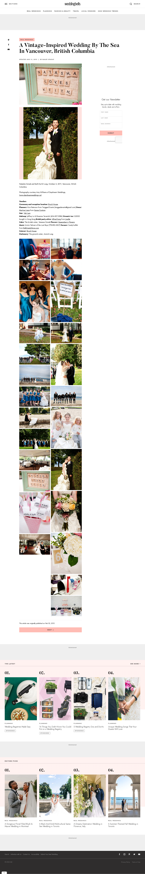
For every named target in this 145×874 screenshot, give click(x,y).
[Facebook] (9, 45)
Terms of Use (136, 862)
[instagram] (124, 854)
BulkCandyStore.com (31, 228)
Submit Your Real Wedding (49, 854)
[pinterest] (129, 854)
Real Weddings (34, 11)
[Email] (9, 49)
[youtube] (139, 854)
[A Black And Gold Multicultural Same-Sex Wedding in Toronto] (55, 796)
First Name (104, 112)
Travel (76, 11)
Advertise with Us (16, 854)
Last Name (104, 118)
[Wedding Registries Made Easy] (21, 698)
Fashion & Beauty (62, 11)
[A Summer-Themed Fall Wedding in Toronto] (124, 796)
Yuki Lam (27, 213)
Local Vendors (88, 11)
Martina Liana (24, 210)
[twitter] (134, 854)
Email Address (105, 123)
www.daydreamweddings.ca (30, 195)
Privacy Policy (125, 862)
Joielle (67, 219)
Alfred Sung (56, 219)
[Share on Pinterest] (9, 40)
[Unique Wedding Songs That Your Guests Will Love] (124, 698)
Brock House (53, 204)
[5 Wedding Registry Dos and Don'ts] (90, 698)
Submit (111, 133)
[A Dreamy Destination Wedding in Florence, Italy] (90, 796)
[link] (72, 4)
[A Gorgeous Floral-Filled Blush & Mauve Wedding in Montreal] (21, 796)
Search (7, 854)
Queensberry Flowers (66, 222)
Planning (47, 11)
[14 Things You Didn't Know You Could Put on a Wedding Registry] (55, 698)
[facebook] (119, 854)
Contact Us (26, 854)
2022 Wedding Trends (108, 11)
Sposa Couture (39, 210)
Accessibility (35, 854)
